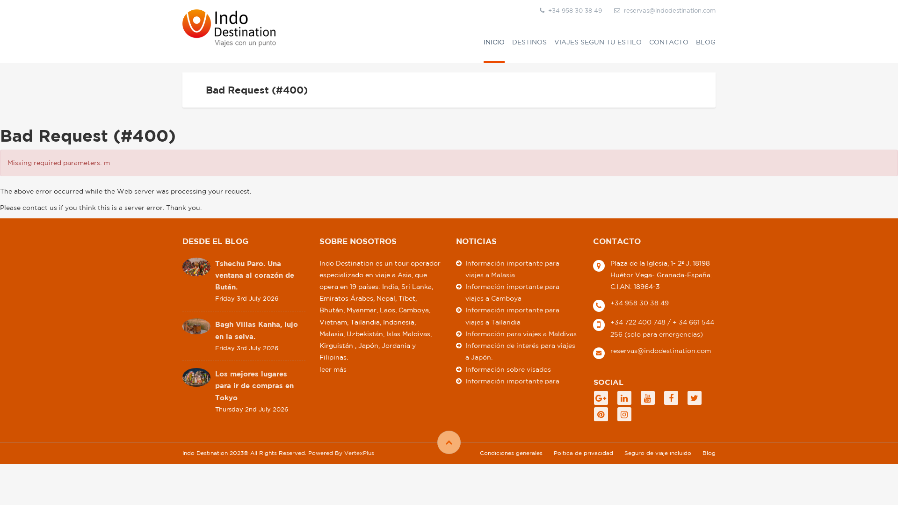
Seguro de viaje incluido (657, 453)
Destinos (529, 42)
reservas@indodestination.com (670, 10)
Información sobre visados (508, 369)
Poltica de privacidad (583, 453)
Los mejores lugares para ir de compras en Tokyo (254, 385)
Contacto (668, 42)
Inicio (494, 42)
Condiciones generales (511, 453)
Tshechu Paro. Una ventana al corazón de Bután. (254, 275)
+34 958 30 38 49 (639, 303)
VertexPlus (359, 453)
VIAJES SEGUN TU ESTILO (598, 42)
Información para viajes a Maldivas (521, 334)
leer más (333, 369)
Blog (706, 42)
